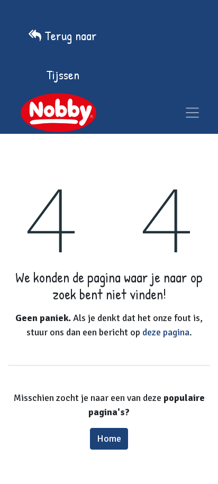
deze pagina (165, 332)
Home (109, 438)
